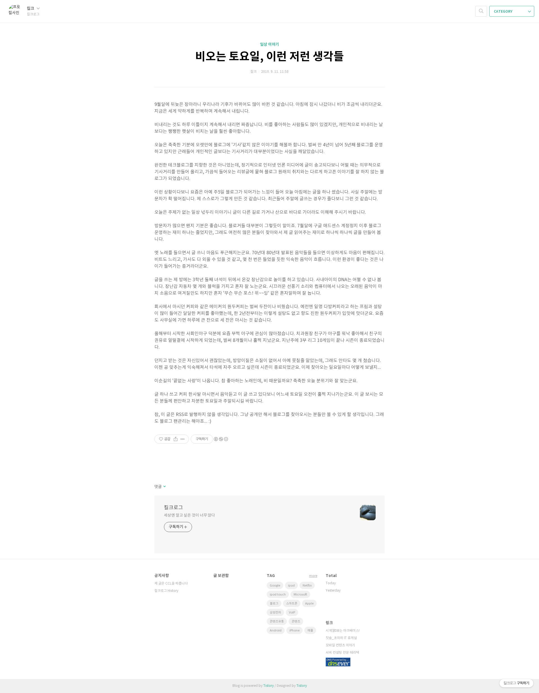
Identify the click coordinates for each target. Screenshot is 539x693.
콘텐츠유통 (277, 621)
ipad (291, 585)
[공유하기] (175, 439)
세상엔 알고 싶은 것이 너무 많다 (189, 515)
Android (276, 630)
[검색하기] (481, 11)
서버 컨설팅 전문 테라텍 (342, 653)
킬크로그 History (166, 591)
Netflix (307, 585)
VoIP (292, 612)
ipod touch (278, 594)
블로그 (274, 603)
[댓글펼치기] (164, 486)
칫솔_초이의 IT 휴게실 (341, 638)
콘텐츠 (296, 621)
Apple (309, 603)
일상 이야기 (269, 44)
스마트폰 (291, 603)
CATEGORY (503, 11)
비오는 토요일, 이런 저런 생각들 (269, 56)
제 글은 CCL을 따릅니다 (171, 583)
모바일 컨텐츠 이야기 (340, 645)
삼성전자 (275, 612)
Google (275, 585)
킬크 (31, 8)
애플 (310, 630)
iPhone (294, 630)
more (313, 576)
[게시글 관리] (182, 439)
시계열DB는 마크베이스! (343, 631)
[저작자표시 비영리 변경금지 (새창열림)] (220, 439)
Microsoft (300, 594)
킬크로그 (173, 508)
